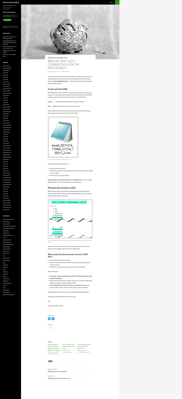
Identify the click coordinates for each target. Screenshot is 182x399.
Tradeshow (5, 281)
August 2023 (6, 70)
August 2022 (6, 95)
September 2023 (7, 68)
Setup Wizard (6, 278)
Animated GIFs (6, 221)
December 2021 (7, 111)
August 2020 (6, 132)
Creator (5, 237)
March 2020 (6, 143)
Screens (5, 276)
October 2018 (6, 182)
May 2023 (5, 77)
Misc (4, 256)
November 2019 (7, 152)
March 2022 (6, 104)
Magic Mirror (6, 251)
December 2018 (7, 177)
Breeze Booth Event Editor (9, 226)
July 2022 (5, 98)
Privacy (111, 2)
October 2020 (6, 129)
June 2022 (5, 100)
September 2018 (7, 184)
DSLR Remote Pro (62, 57)
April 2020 (5, 141)
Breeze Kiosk (6, 233)
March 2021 (6, 120)
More (87, 292)
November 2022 (7, 88)
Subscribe (7, 20)
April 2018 (5, 196)
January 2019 (6, 175)
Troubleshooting (7, 283)
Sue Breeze (66, 71)
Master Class (6, 253)
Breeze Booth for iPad (8, 228)
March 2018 (6, 198)
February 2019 (6, 173)
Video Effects (6, 290)
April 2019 (5, 168)
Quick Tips (5, 274)
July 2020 (5, 134)
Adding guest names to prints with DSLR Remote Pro (84, 346)
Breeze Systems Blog (11, 2)
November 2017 (7, 207)
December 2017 (7, 205)
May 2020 (5, 139)
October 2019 (6, 155)
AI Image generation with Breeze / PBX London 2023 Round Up (9, 42)
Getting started (6, 246)
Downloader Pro (7, 240)
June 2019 (5, 164)
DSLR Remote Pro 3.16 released (57, 370)
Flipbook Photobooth (8, 244)
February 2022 (6, 107)
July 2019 (5, 161)
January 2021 (6, 123)
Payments (5, 267)
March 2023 (6, 82)
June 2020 (5, 136)
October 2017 (6, 209)
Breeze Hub (6, 230)
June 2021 (5, 116)
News (4, 262)
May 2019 (5, 166)
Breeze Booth (52, 57)
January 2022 (6, 109)
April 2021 (5, 118)
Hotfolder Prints (7, 249)
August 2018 (6, 187)
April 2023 (5, 79)
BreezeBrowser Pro (8, 235)
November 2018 (7, 180)
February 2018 (6, 200)
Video (4, 288)
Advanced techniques (8, 219)
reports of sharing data (61, 175)
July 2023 (5, 72)
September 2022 (7, 93)
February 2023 (6, 84)
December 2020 (7, 125)
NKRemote (5, 265)
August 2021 (6, 113)
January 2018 (6, 202)
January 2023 (6, 86)
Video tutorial (6, 292)
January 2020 (6, 148)
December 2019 (7, 150)
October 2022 (6, 91)
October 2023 (6, 66)
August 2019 (6, 159)
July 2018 (5, 189)
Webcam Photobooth (8, 294)
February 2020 (6, 145)
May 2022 (5, 102)
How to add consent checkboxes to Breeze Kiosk (69, 346)
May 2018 (5, 193)
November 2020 (7, 127)
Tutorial (5, 285)
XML (50, 361)
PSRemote (5, 272)
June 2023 (5, 75)
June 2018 (5, 191)
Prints (4, 269)
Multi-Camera (6, 258)
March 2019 (6, 171)
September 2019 (7, 157)
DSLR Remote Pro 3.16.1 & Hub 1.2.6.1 (59, 377)
